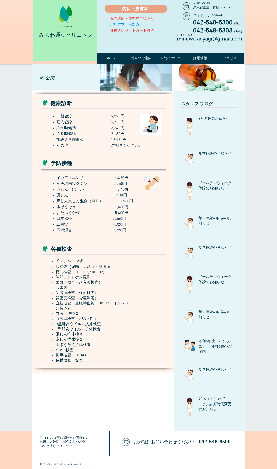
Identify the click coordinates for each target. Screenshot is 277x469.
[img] (136, 77)
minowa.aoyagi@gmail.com (209, 39)
